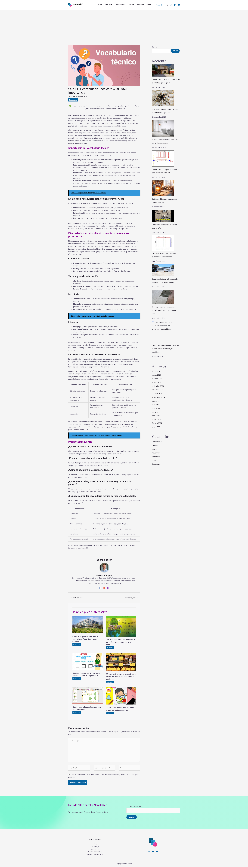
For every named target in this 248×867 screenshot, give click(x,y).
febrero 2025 (157, 379)
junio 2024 (156, 408)
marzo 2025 (156, 375)
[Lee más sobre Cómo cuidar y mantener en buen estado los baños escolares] (121, 696)
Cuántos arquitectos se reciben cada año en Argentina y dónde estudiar (85, 639)
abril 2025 (156, 371)
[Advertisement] (124, 24)
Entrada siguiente (132, 598)
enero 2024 (156, 427)
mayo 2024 (156, 412)
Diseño (154, 449)
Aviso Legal (95, 847)
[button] (159, 5)
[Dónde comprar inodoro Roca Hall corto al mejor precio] (163, 128)
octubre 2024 (157, 393)
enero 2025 (156, 382)
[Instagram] (171, 5)
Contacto (95, 849)
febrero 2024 (157, 423)
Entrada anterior (75, 598)
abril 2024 (156, 416)
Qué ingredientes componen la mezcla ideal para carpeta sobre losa (164, 310)
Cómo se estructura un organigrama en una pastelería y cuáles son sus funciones (121, 676)
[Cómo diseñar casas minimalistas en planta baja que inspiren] (163, 70)
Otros (154, 460)
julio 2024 (155, 405)
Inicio (95, 844)
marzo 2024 (156, 419)
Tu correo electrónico (134, 806)
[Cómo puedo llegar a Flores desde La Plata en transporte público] (163, 270)
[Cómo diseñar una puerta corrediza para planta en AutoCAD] (163, 158)
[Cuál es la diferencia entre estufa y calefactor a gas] (163, 188)
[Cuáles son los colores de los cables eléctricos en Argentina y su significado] (163, 332)
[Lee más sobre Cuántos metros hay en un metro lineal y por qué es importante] (87, 661)
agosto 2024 (156, 401)
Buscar (154, 47)
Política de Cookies (95, 852)
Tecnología (156, 464)
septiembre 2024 (158, 397)
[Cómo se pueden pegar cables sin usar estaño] (163, 216)
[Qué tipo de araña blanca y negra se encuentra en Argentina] (163, 98)
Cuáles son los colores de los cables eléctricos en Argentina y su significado (165, 348)
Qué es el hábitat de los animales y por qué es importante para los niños (120, 642)
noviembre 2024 (158, 390)
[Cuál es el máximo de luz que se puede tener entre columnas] (163, 243)
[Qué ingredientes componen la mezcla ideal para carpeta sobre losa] (163, 297)
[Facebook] (175, 5)
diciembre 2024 (158, 386)
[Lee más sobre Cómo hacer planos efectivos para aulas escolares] (87, 695)
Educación (73, 100)
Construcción (157, 442)
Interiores (156, 456)
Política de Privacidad (95, 854)
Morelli (78, 5)
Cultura (155, 445)
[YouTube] (179, 5)
